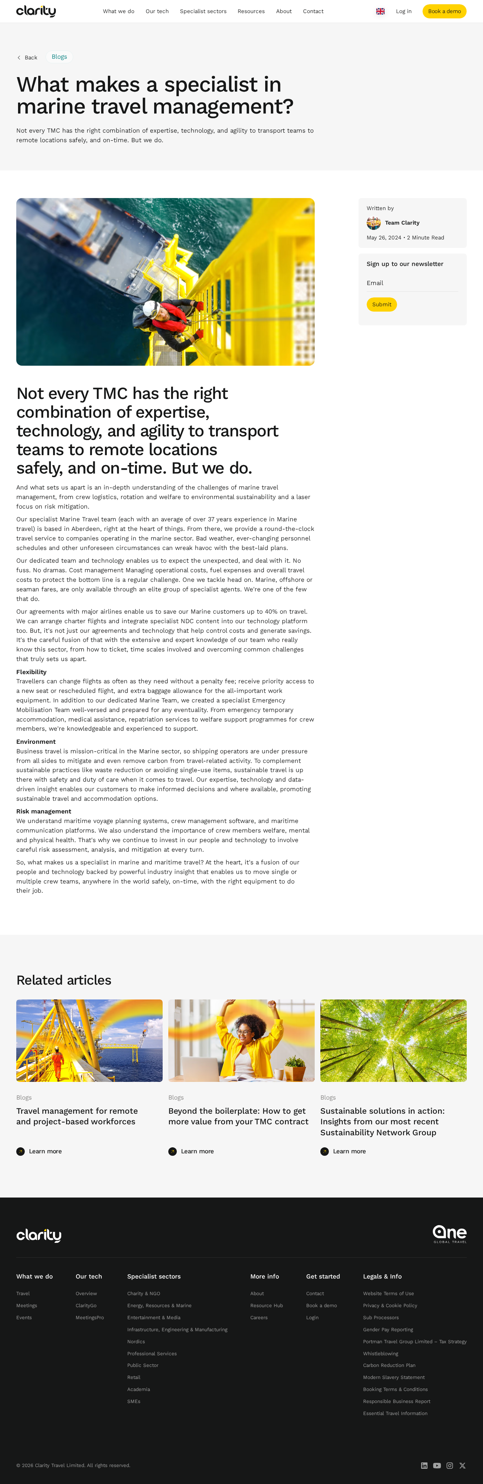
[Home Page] (36, 11)
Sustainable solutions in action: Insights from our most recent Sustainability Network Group (382, 1122)
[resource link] (89, 1040)
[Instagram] (450, 1465)
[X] (462, 1465)
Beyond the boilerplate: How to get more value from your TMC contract (238, 1116)
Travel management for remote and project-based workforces (77, 1116)
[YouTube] (437, 1465)
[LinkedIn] (424, 1465)
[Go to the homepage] (39, 1235)
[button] (118, 11)
